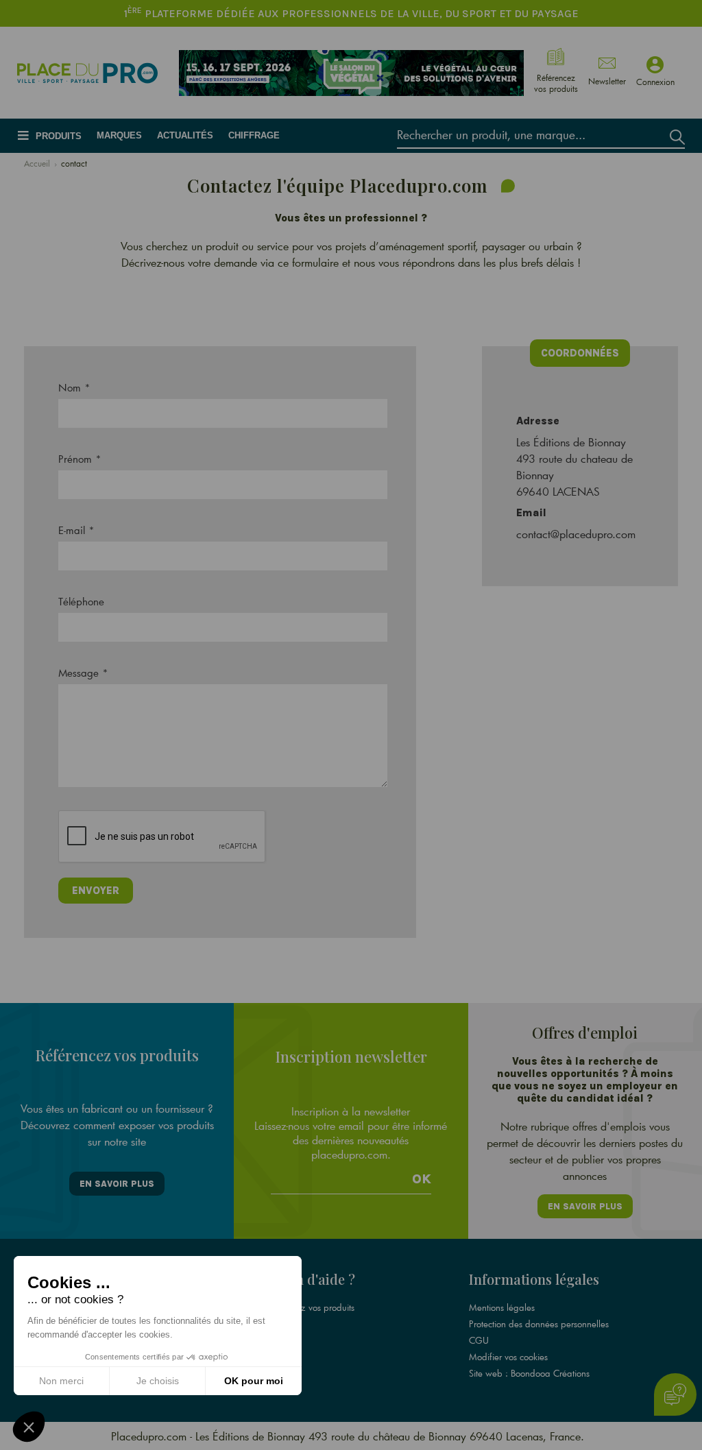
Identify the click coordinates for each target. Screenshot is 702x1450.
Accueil (37, 163)
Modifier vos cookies (508, 1357)
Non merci (61, 1380)
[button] (28, 1426)
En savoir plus (117, 1184)
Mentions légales (502, 1307)
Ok (421, 1179)
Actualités (185, 135)
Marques (119, 135)
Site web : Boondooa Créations (529, 1373)
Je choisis (157, 1380)
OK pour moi (253, 1380)
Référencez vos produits (308, 1307)
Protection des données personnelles (539, 1324)
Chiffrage (254, 135)
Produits (59, 136)
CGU (479, 1340)
